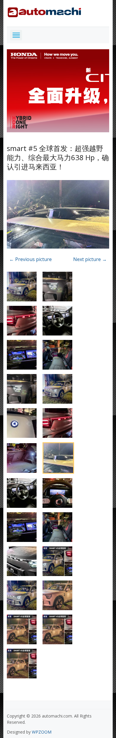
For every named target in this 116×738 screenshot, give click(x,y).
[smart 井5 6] (58, 215)
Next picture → (90, 259)
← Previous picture (30, 259)
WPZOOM (41, 732)
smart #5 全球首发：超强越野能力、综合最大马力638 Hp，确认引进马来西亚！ (58, 157)
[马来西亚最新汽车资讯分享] (44, 11)
